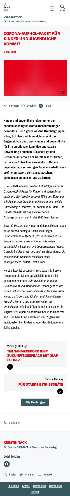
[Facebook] (7, 464)
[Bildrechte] (62, 92)
